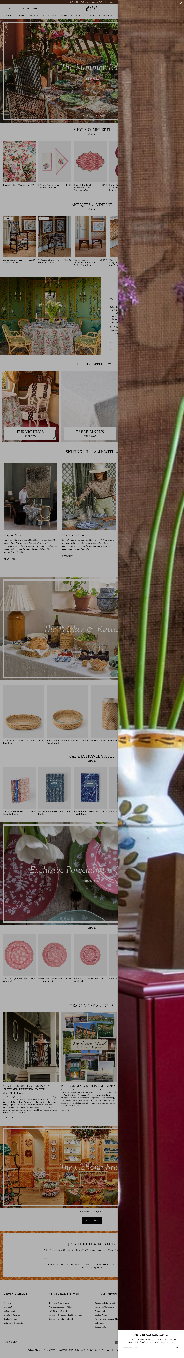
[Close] (181, 3)
